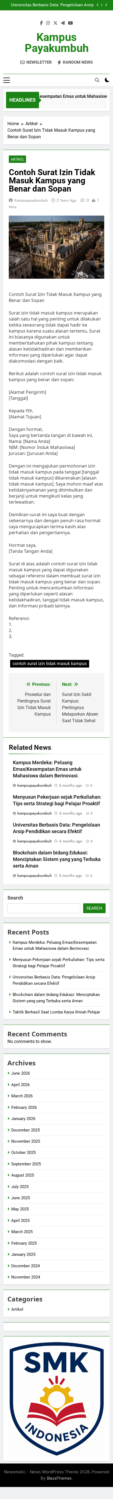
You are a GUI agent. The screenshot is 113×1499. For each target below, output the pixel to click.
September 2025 (26, 1164)
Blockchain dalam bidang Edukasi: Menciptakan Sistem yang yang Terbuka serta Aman (57, 859)
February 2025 (24, 1243)
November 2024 (25, 1277)
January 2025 (23, 1254)
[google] (62, 23)
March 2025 (22, 1231)
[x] (55, 23)
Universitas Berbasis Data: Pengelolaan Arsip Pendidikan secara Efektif (52, 5)
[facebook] (41, 23)
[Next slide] (106, 5)
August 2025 (22, 1175)
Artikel (17, 159)
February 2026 (24, 1107)
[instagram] (48, 23)
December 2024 (25, 1265)
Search (15, 898)
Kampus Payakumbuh (57, 43)
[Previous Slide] (97, 5)
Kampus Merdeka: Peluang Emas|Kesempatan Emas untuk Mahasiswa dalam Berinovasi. (47, 769)
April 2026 (20, 1084)
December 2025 (25, 1130)
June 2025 (20, 1197)
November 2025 (25, 1141)
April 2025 (20, 1220)
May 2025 (20, 1209)
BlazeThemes (59, 1478)
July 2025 (20, 1186)
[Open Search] (97, 80)
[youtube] (70, 23)
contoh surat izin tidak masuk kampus (50, 663)
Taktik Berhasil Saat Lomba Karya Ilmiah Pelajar (56, 1012)
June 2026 (20, 1073)
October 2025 (23, 1152)
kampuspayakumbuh (31, 200)
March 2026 (22, 1096)
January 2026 (23, 1118)
